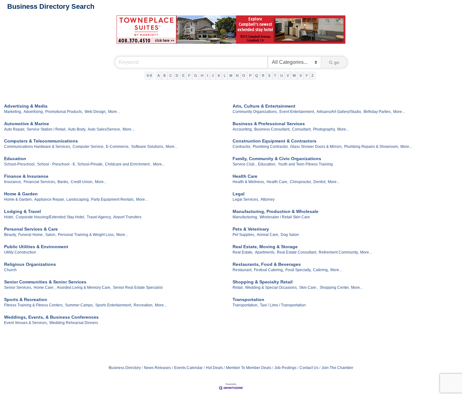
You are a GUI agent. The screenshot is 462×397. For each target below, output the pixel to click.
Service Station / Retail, (46, 129)
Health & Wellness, (249, 182)
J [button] (213, 75)
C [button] (170, 75)
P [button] (250, 75)
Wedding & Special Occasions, (271, 287)
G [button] (195, 75)
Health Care (245, 176)
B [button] (164, 75)
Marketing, (13, 111)
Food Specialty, (298, 270)
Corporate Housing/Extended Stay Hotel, (50, 217)
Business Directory (125, 368)
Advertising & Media (25, 106)
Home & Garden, (18, 199)
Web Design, (96, 111)
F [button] (189, 75)
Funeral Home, (31, 234)
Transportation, (245, 305)
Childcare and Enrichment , (128, 164)
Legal (239, 193)
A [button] (158, 75)
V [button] (288, 75)
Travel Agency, (99, 217)
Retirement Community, (339, 252)
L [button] (225, 75)
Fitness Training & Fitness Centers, (33, 305)
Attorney (268, 199)
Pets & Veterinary (251, 229)
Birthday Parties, (378, 111)
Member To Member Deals (248, 368)
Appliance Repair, (49, 199)
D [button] (177, 75)
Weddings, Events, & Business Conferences (51, 317)
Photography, (324, 129)
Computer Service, (88, 146)
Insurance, (13, 182)
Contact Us (309, 368)
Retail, (238, 287)
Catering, (321, 270)
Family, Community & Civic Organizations (277, 158)
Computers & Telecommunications (41, 140)
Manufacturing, (245, 217)
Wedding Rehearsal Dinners (73, 323)
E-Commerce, (117, 146)
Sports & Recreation (25, 299)
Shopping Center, (334, 287)
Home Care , (44, 287)
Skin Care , (308, 287)
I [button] (207, 75)
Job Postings (285, 368)
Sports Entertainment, (113, 305)
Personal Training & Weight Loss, (86, 234)
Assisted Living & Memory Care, (84, 287)
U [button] (281, 75)
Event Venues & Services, (26, 323)
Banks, (63, 182)
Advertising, (34, 111)
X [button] (301, 75)
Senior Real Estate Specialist (137, 287)
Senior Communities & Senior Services (45, 281)
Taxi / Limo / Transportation (283, 305)
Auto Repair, (14, 129)
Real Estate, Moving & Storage (265, 246)
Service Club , (244, 164)
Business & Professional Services (269, 123)
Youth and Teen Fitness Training (305, 164)
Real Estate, (243, 252)
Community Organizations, (255, 111)
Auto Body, (77, 129)
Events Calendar (188, 368)
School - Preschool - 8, (56, 164)
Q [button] (256, 75)
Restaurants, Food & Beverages (267, 264)
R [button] (263, 75)
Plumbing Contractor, (271, 146)
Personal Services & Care (31, 229)
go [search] (336, 62)
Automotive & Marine (26, 123)
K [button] (219, 75)
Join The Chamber (337, 368)
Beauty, (10, 234)
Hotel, (9, 217)
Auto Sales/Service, (104, 129)
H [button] (202, 75)
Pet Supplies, (244, 234)
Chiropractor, (301, 182)
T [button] (275, 75)
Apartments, (265, 252)
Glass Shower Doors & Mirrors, (316, 146)
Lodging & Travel (22, 211)
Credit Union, (82, 182)
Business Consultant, (272, 129)
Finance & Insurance (26, 176)
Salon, (50, 234)
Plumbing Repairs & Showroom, (371, 146)
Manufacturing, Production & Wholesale (275, 211)
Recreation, (143, 305)
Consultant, (301, 129)
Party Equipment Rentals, (113, 199)
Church (10, 270)
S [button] (269, 75)
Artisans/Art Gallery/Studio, (339, 111)
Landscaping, (78, 199)
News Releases (157, 368)
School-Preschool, (20, 164)
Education (15, 158)
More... (114, 111)
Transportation (248, 299)
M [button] (230, 75)
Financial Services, (40, 182)
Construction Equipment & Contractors (274, 140)
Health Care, (277, 182)
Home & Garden (21, 193)
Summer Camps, (79, 305)
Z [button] (312, 75)
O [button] (243, 75)
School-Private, (90, 164)
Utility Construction (20, 252)
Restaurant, (242, 270)
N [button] (237, 75)
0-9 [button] (149, 75)
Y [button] (306, 75)
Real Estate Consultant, (297, 252)
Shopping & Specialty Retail (263, 281)
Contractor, (242, 146)
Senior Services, (18, 287)
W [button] (294, 75)
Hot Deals (214, 368)
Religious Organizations (30, 264)
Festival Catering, (269, 270)
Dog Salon (290, 234)
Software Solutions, (147, 146)
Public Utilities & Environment (36, 246)
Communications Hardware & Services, (37, 146)
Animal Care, (268, 234)
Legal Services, (246, 199)
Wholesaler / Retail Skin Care (285, 217)
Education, (267, 164)
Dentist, (319, 182)
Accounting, (243, 129)
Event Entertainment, (297, 111)
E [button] (183, 75)
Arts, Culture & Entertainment (264, 106)
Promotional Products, (64, 111)
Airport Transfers (127, 217)
